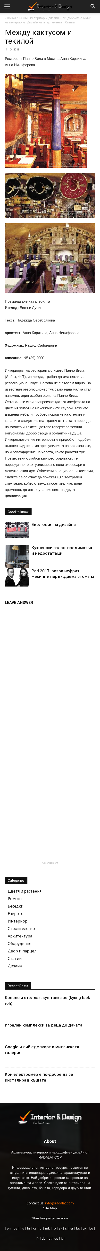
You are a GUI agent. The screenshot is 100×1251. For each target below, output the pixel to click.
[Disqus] (50, 668)
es (56, 1238)
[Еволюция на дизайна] (17, 530)
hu (22, 1228)
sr (71, 1228)
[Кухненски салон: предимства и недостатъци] (17, 559)
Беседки (15, 906)
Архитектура (20, 936)
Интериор (17, 921)
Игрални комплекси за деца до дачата (43, 1025)
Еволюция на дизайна (54, 524)
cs (35, 1228)
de (44, 1238)
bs (78, 1228)
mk (47, 1228)
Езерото (16, 913)
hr (28, 1228)
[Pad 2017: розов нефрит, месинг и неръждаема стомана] (17, 577)
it (62, 1238)
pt (50, 1238)
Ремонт (15, 898)
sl (66, 1228)
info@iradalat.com (59, 1203)
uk (85, 1228)
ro (54, 1228)
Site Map (50, 1208)
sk (60, 1228)
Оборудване (19, 943)
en (8, 1228)
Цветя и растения (25, 891)
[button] (93, 6)
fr (38, 1238)
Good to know (18, 512)
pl (41, 1228)
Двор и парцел (22, 951)
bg (91, 1228)
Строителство (21, 928)
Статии (15, 958)
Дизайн (15, 966)
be (15, 1228)
